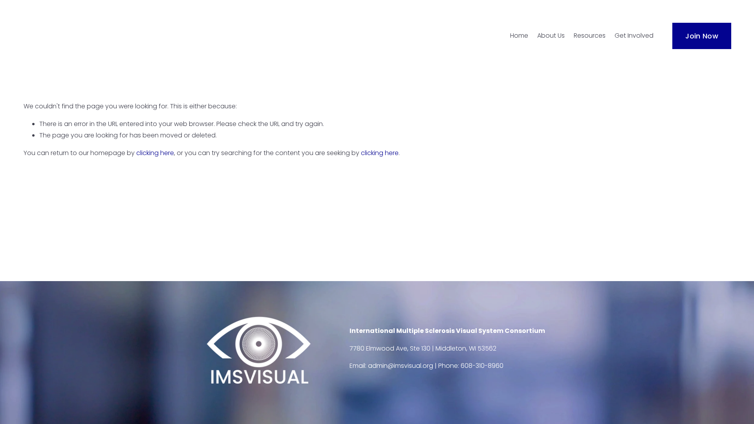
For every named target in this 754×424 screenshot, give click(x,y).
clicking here (155, 152)
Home (519, 35)
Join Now (701, 36)
